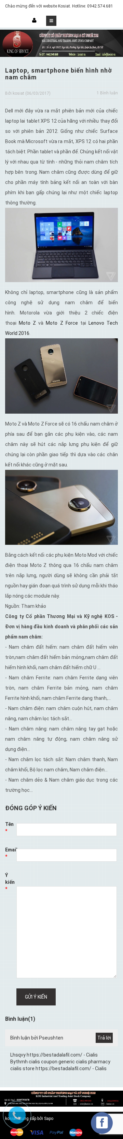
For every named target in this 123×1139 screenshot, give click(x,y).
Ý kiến (10, 882)
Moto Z (27, 323)
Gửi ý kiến (36, 997)
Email (10, 853)
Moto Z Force (62, 323)
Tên (9, 827)
